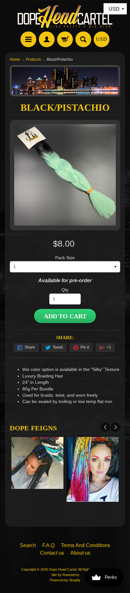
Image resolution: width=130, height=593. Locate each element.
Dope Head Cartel (62, 569)
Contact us (52, 553)
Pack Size (65, 257)
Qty (65, 290)
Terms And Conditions (85, 545)
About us (80, 553)
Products (33, 59)
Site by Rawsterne (65, 575)
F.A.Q (48, 545)
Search (28, 545)
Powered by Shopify (65, 580)
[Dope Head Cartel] (65, 16)
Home (15, 59)
